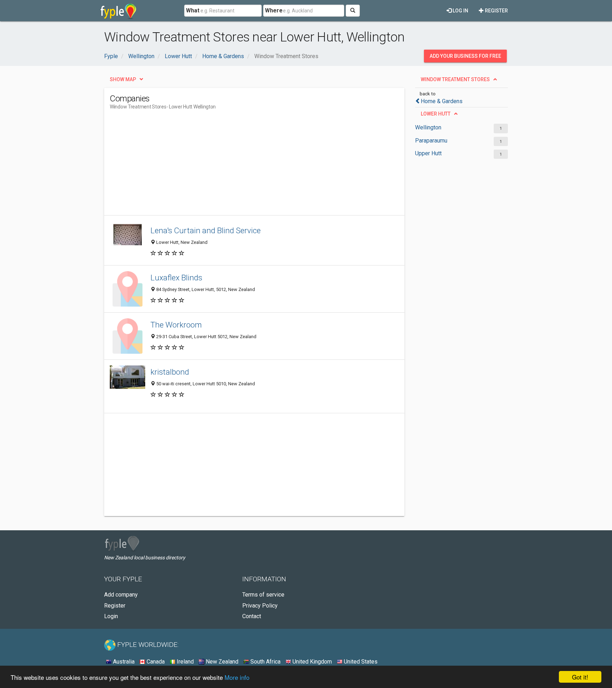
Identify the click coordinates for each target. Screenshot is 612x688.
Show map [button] (123, 79)
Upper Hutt (428, 153)
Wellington (428, 127)
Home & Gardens (442, 101)
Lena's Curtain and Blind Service (206, 230)
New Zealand (221, 661)
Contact (251, 616)
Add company (121, 594)
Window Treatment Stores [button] (455, 79)
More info (237, 677)
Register (496, 10)
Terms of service (263, 594)
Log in (460, 10)
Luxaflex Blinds (176, 277)
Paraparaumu (431, 140)
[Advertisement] (239, 165)
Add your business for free (465, 56)
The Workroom (176, 324)
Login (111, 616)
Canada (155, 661)
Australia (123, 661)
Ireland (184, 661)
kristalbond (170, 371)
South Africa (264, 661)
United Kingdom (311, 661)
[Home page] (118, 10)
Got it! (580, 676)
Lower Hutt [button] (435, 114)
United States (360, 661)
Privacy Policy (260, 605)
